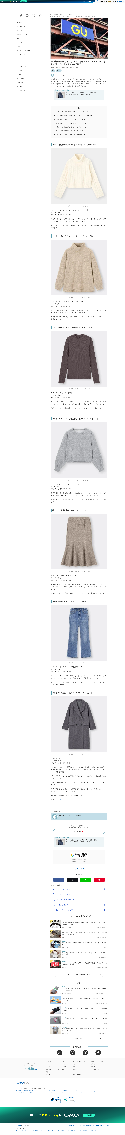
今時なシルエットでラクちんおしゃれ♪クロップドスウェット (74, 123)
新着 (18, 38)
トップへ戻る (78, 869)
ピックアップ (21, 90)
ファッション (21, 54)
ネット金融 (79, 1130)
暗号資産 (85, 1130)
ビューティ (20, 58)
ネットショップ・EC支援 (33, 1130)
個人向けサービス (92, 1130)
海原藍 (105, 1013)
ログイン (19, 30)
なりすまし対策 (78, 1092)
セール (59, 70)
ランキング (20, 42)
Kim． (105, 947)
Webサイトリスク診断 (62, 1090)
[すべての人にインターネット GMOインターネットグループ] (112, 1)
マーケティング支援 (60, 1130)
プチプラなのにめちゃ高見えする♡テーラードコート (71, 134)
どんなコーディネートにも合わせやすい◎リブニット (71, 119)
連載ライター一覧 (22, 34)
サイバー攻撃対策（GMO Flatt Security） (64, 1092)
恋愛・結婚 (20, 78)
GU (53, 70)
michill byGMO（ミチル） (56, 14)
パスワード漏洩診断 (51, 1090)
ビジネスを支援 (43, 1130)
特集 (18, 46)
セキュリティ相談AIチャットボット (77, 1090)
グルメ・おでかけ (22, 74)
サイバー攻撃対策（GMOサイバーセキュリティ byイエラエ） (40, 1092)
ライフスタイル (21, 66)
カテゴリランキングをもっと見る (79, 974)
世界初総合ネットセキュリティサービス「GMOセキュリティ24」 (31, 1090)
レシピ (19, 62)
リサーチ (67, 1130)
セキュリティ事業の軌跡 (89, 1091)
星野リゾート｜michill (23, 50)
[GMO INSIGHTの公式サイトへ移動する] (24, 1082)
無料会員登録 (21, 26)
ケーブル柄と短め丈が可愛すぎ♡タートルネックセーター (72, 112)
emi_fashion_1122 (103, 957)
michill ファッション (60, 75)
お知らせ (19, 22)
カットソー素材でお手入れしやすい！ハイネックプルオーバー (74, 115)
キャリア (19, 86)
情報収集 (73, 1130)
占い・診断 (20, 82)
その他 (99, 1130)
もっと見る (79, 1038)
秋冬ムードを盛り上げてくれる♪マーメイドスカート (71, 127)
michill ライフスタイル (101, 993)
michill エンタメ (103, 1033)
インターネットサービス (21, 1130)
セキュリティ (51, 1130)
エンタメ (19, 70)
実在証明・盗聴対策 (20, 1092)
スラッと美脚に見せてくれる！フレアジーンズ (69, 131)
